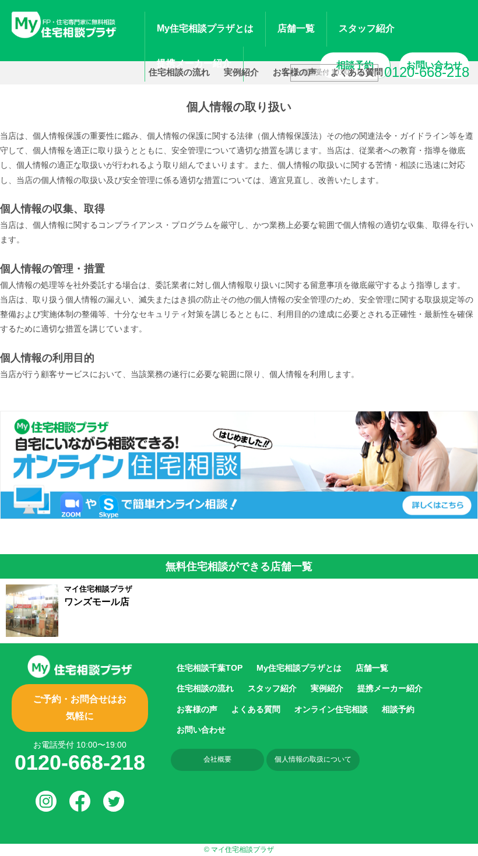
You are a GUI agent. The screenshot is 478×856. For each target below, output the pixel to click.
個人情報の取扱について (313, 759)
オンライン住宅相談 (331, 709)
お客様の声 (295, 72)
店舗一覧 (296, 28)
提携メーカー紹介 (390, 688)
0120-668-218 (80, 762)
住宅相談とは (205, 28)
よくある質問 (357, 72)
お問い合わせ (201, 729)
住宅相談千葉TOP (209, 667)
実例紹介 (241, 72)
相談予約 (398, 709)
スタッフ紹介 (367, 28)
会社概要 (217, 759)
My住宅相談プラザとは (299, 667)
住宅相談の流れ (179, 72)
